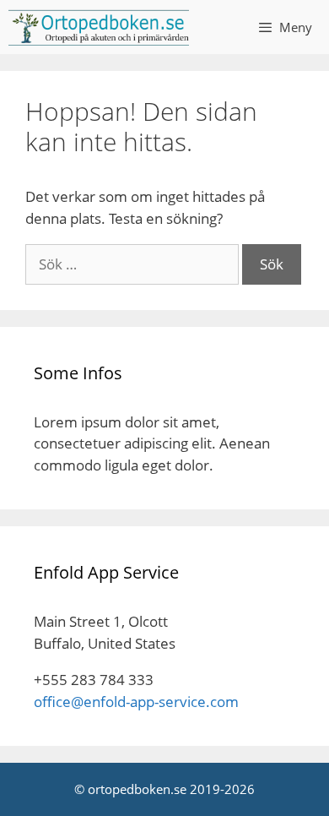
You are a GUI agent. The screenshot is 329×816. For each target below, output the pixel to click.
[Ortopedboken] (98, 27)
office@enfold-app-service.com (136, 701)
